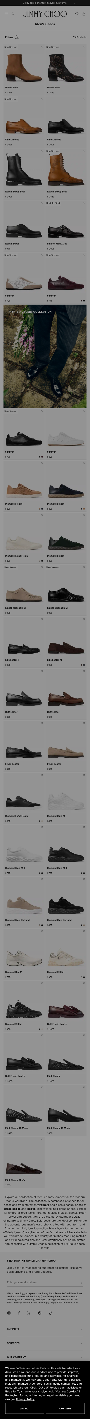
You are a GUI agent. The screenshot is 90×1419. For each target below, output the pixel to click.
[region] (45, 1390)
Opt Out (25, 1408)
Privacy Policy (25, 1399)
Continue (65, 1408)
